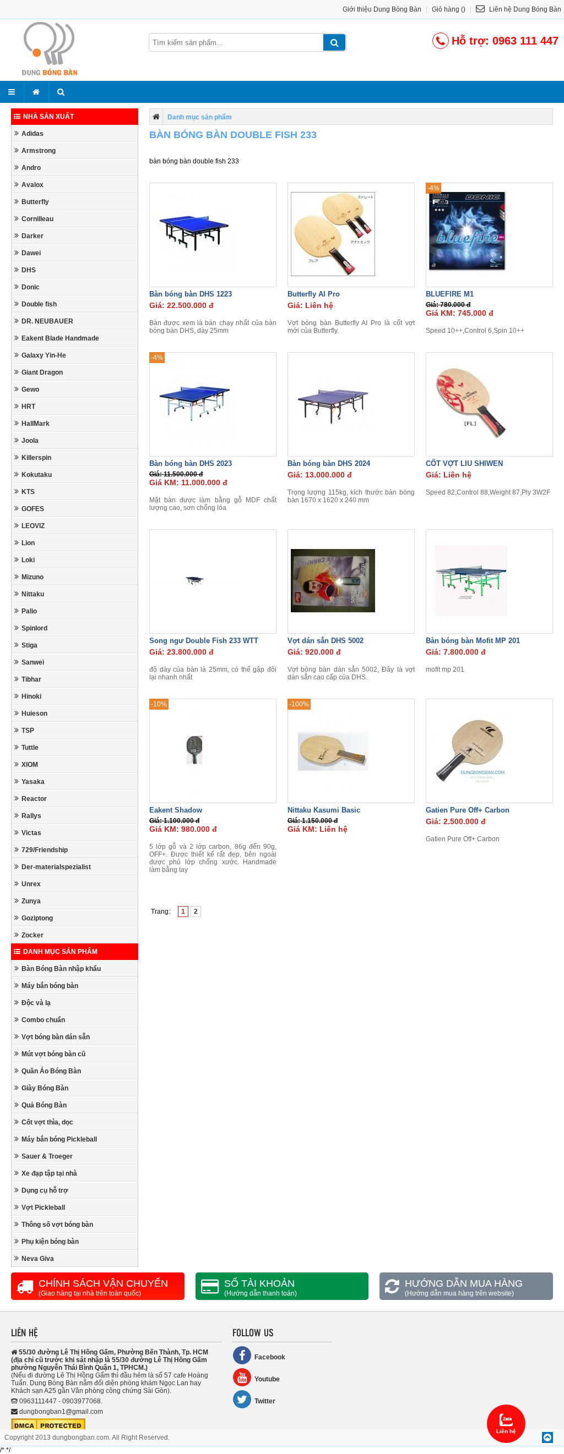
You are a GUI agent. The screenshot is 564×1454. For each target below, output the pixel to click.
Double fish (39, 304)
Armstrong (38, 151)
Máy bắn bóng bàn (49, 986)
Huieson (34, 713)
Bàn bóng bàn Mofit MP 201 (473, 641)
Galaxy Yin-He (43, 355)
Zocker (32, 935)
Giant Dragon (42, 372)
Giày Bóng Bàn (44, 1088)
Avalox (32, 185)
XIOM (29, 765)
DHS (28, 270)
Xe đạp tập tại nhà (49, 1173)
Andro (31, 168)
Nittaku (32, 594)
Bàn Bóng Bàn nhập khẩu (61, 969)
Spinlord (34, 628)
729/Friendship (44, 850)
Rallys (31, 816)
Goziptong (37, 918)
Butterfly (35, 202)
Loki (28, 560)
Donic (30, 287)
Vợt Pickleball (43, 1207)
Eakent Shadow (175, 810)
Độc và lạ (36, 1003)
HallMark (35, 423)
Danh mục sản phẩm (60, 952)
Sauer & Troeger (47, 1156)
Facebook (269, 1357)
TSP (27, 730)
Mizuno (32, 577)
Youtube (267, 1379)
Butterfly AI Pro (314, 294)
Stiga (29, 645)
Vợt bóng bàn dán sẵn (55, 1037)
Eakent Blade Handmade (60, 338)
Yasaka (33, 782)
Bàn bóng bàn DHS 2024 (329, 463)
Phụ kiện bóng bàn (50, 1241)
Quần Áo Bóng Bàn (51, 1071)
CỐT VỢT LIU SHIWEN (464, 463)
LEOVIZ (33, 526)
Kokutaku (36, 475)
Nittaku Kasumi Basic (324, 810)
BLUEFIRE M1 (450, 294)
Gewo (30, 389)
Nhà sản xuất (48, 116)
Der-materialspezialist (56, 867)
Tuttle (30, 747)
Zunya (31, 901)
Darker (32, 236)
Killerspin (36, 458)
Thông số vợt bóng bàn (57, 1224)
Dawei (31, 253)
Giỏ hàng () (448, 9)
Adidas (32, 134)
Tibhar (31, 679)
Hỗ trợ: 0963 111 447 (505, 41)
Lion (28, 543)
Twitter (264, 1401)
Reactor (34, 799)
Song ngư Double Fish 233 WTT (203, 641)
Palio (29, 611)
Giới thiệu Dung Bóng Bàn (382, 9)
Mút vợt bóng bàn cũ (53, 1054)
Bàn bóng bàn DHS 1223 (190, 294)
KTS (28, 492)
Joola (30, 441)
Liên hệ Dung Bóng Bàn (524, 9)
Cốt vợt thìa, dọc (47, 1122)
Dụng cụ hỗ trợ (44, 1190)
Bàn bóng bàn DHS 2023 (190, 463)
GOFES (32, 509)
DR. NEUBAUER (47, 321)
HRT (28, 406)
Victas (31, 833)
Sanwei (32, 662)
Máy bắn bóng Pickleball (59, 1139)
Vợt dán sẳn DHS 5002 (326, 641)
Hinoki (31, 696)
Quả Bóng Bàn (44, 1105)
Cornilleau (37, 219)
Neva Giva (37, 1259)
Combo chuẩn (43, 1020)
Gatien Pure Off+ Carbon (467, 810)
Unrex (31, 884)
